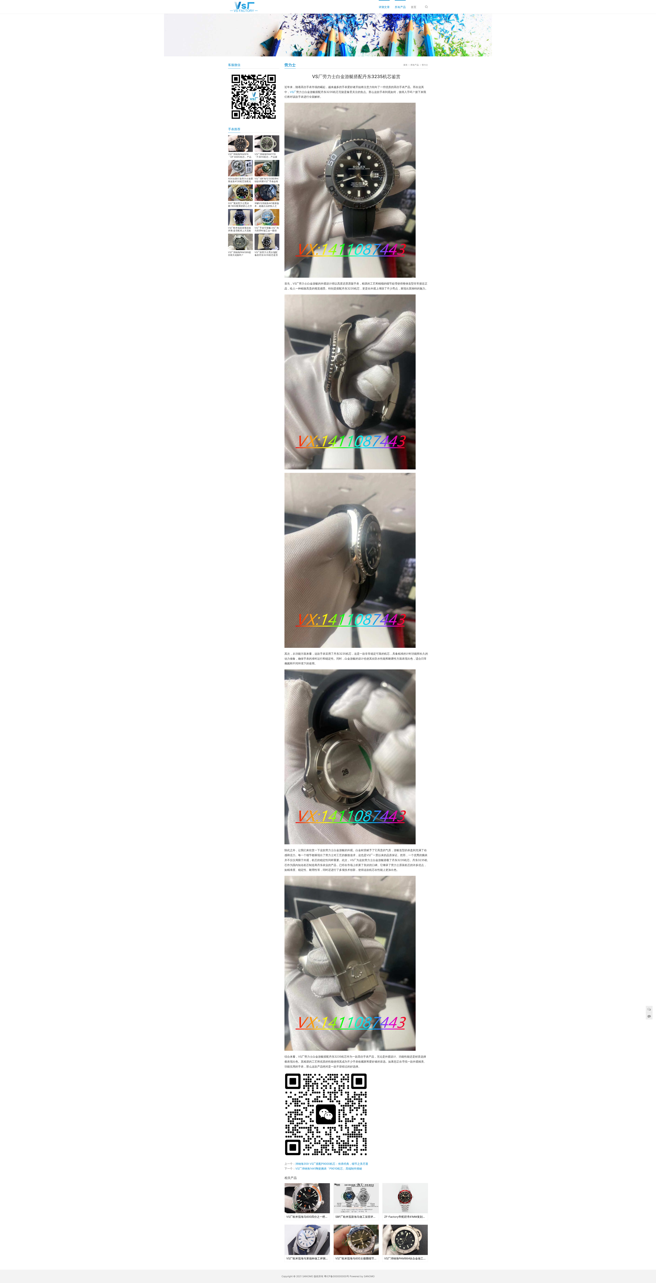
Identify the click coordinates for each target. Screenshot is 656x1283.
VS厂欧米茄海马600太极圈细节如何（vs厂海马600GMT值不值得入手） (356, 1258)
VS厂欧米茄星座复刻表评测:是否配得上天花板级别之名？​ (239, 229)
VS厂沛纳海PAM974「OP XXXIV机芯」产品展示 (239, 155)
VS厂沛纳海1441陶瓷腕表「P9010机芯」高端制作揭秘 (328, 1168)
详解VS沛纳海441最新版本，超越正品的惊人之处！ (267, 204)
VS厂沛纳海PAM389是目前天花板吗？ (239, 253)
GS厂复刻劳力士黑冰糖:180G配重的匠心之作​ (240, 204)
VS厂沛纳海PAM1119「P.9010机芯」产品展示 (266, 155)
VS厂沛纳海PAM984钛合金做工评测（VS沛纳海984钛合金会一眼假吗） (405, 1258)
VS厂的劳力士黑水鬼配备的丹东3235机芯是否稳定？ (266, 253)
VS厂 (293, 92)
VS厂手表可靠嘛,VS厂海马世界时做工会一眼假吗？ (267, 229)
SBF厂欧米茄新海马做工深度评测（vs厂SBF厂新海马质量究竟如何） (356, 1216)
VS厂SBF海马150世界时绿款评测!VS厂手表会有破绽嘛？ (267, 180)
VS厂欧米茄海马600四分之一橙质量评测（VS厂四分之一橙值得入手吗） (307, 1216)
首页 (413, 7)
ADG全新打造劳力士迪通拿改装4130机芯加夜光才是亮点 (240, 180)
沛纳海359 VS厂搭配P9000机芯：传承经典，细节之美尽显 (331, 1163)
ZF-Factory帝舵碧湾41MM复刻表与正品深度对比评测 (405, 1216)
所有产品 (400, 7)
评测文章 (384, 7)
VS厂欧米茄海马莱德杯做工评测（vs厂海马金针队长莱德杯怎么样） (307, 1258)
